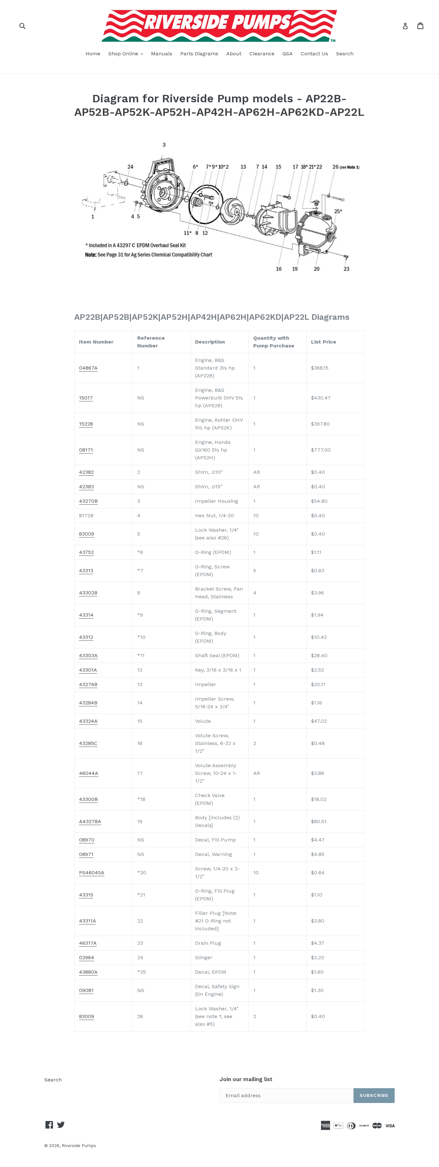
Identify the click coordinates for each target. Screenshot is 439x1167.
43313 (86, 570)
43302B (88, 593)
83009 (86, 534)
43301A (88, 670)
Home (92, 54)
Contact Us (314, 54)
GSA (287, 54)
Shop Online (127, 53)
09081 (86, 990)
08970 (86, 840)
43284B (88, 703)
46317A (88, 943)
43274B (88, 684)
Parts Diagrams (199, 54)
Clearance (261, 54)
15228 (86, 424)
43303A (88, 655)
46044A (88, 773)
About (233, 54)
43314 (86, 615)
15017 (86, 398)
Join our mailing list (246, 1079)
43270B (88, 501)
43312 (86, 637)
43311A (87, 921)
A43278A (90, 821)
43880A (88, 972)
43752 (86, 552)
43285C (88, 743)
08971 (86, 854)
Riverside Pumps (79, 1145)
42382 (86, 472)
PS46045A (91, 872)
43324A (88, 721)
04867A (88, 368)
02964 (86, 957)
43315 (86, 895)
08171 (86, 450)
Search (345, 54)
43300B (88, 799)
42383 (86, 486)
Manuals (161, 54)
